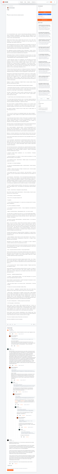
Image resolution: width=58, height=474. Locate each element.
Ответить (16, 333)
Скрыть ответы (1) (21, 333)
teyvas (10, 348)
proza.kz (16, 400)
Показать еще (10, 465)
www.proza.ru (23, 400)
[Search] (49, 2)
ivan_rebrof (11, 329)
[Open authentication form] (54, 2)
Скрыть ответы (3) (26, 404)
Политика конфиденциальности (43, 109)
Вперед (48, 98)
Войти (45, 12)
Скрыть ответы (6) (21, 365)
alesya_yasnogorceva (14, 335)
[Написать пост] (47, 2)
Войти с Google (45, 14)
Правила (39, 106)
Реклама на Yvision (41, 103)
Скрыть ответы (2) (28, 415)
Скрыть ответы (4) (25, 391)
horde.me (16, 401)
